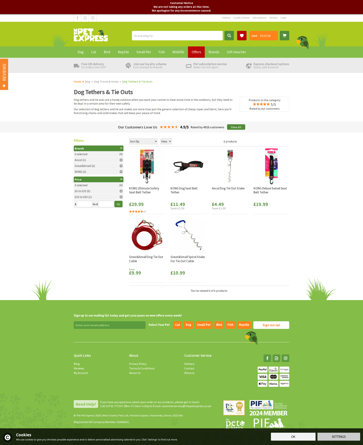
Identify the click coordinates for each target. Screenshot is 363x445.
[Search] (229, 35)
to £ (95, 204)
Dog (188, 325)
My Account (81, 373)
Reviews (79, 368)
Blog (77, 364)
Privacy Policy (137, 364)
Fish (230, 325)
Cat (177, 325)
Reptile (244, 325)
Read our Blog (85, 18)
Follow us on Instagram (92, 18)
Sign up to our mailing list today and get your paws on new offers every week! (128, 315)
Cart (254, 36)
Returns (189, 373)
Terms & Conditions (141, 368)
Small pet (204, 325)
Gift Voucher (236, 51)
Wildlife (178, 51)
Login (283, 17)
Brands (79, 148)
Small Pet (144, 51)
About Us (135, 373)
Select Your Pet (159, 325)
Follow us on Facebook (77, 18)
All (121, 154)
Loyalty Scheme (241, 17)
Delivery (189, 364)
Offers (196, 51)
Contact (189, 368)
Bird (219, 325)
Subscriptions (259, 17)
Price (78, 179)
